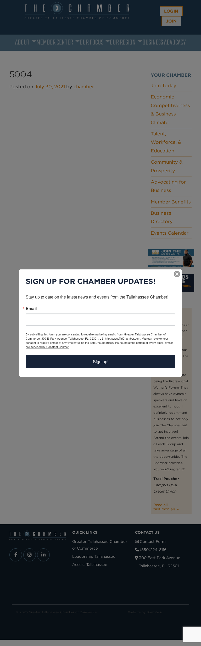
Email (31, 308)
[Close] (177, 274)
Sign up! (100, 361)
